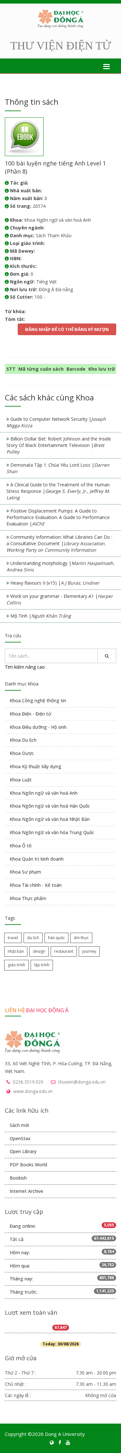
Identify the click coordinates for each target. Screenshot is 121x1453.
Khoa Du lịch (23, 740)
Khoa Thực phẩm (28, 898)
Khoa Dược (22, 753)
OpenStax (20, 1138)
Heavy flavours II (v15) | (54, 583)
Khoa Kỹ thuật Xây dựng (35, 766)
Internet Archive (26, 1191)
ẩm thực (81, 937)
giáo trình (16, 965)
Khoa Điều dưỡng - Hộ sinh (38, 727)
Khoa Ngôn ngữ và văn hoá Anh (43, 793)
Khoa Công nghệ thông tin (38, 700)
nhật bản (16, 951)
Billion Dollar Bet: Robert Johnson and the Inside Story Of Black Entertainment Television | (58, 445)
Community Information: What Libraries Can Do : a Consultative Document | (59, 543)
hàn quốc (56, 937)
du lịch (33, 937)
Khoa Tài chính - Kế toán (36, 885)
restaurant (63, 951)
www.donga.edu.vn (33, 1091)
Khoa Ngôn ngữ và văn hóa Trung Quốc (52, 832)
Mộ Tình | (40, 616)
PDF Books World (28, 1164)
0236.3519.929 (28, 1082)
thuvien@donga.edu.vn (82, 1082)
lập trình (41, 965)
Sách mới (19, 1125)
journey (89, 951)
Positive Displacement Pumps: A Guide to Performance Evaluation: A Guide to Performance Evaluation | (58, 517)
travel (13, 937)
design (39, 951)
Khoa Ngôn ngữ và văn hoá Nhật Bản (50, 819)
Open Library (23, 1151)
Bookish (18, 1178)
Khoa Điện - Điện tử (30, 714)
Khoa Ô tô (21, 846)
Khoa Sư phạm (25, 872)
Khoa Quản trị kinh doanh (37, 859)
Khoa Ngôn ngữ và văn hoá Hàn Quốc (50, 806)
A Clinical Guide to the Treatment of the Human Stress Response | (58, 491)
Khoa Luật (21, 780)
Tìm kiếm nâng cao (25, 667)
